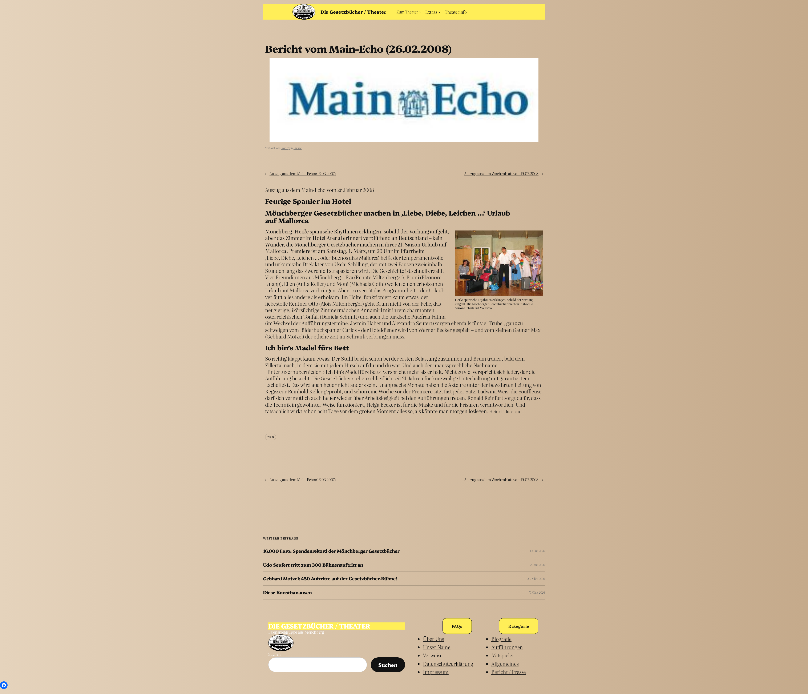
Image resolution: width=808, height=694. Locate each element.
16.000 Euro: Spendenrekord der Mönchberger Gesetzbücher (331, 551)
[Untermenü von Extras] (439, 12)
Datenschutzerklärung (448, 663)
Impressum (436, 671)
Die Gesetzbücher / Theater (353, 11)
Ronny (285, 148)
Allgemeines (504, 663)
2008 (270, 437)
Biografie (501, 638)
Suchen (274, 654)
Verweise (433, 655)
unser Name (437, 647)
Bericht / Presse (508, 671)
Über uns (433, 638)
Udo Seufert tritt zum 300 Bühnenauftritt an (313, 564)
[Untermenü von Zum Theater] (420, 12)
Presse (298, 148)
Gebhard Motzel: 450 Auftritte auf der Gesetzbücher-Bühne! (330, 578)
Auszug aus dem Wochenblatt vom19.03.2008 (501, 173)
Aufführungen (507, 647)
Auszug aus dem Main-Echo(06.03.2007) (303, 173)
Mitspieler (502, 655)
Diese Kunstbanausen (287, 592)
